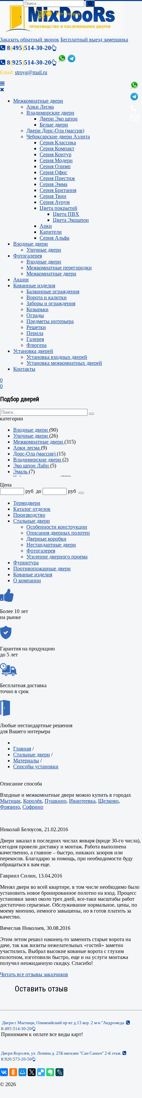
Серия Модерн (56, 160)
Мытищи (10, 801)
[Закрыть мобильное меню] (2, 89)
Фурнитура (26, 562)
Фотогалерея (27, 256)
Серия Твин (53, 196)
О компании (27, 580)
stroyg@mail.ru (31, 72)
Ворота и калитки (46, 297)
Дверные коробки (46, 539)
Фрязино (10, 807)
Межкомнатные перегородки (59, 267)
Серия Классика (58, 142)
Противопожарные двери (42, 568)
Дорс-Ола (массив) (35, 453)
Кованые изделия (32, 574)
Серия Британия (58, 190)
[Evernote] (50, 1072)
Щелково (108, 801)
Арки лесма (27, 448)
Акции (21, 279)
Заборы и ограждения (50, 303)
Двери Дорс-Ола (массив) (55, 130)
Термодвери (26, 503)
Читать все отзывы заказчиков (34, 974)
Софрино (32, 807)
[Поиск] (90, 3)
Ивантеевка (82, 801)
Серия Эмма (53, 184)
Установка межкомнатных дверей (64, 363)
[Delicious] (41, 1072)
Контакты (24, 369)
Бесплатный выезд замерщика (94, 39)
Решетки (36, 327)
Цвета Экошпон (71, 220)
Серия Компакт (57, 148)
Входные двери (30, 244)
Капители (51, 232)
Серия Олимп (55, 166)
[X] (32, 1072)
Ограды (35, 315)
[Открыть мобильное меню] (2, 84)
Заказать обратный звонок (29, 39)
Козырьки (37, 309)
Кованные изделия (34, 285)
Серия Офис (53, 172)
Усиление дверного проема (57, 556)
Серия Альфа (54, 238)
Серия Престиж (57, 178)
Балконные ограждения (52, 291)
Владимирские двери (50, 113)
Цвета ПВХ (66, 214)
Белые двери (54, 124)
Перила (34, 333)
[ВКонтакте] (4, 1072)
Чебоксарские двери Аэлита (58, 136)
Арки (46, 226)
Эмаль (21, 471)
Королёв (32, 801)
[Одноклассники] (13, 1072)
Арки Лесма (40, 107)
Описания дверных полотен (58, 533)
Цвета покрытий (58, 208)
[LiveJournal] (59, 1072)
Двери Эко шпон (59, 118)
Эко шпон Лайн (31, 465)
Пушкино (55, 801)
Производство (29, 515)
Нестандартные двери (51, 545)
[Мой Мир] (22, 1072)
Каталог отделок (32, 509)
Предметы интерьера (50, 321)
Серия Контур (55, 154)
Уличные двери (43, 250)
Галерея (35, 339)
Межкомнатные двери (38, 101)
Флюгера (36, 345)
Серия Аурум (55, 202)
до (38, 491)
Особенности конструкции (56, 527)
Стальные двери (31, 521)
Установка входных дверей (56, 357)
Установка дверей (33, 351)
